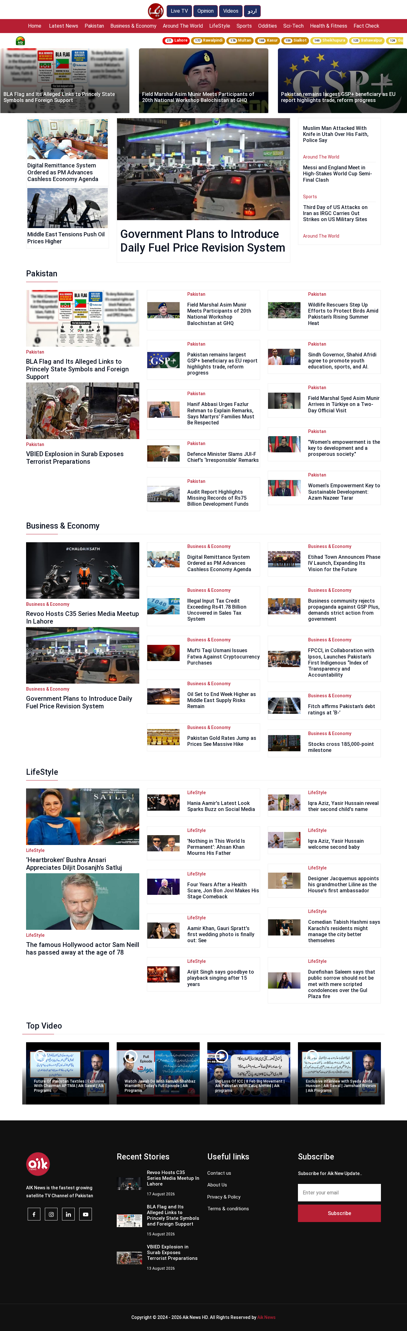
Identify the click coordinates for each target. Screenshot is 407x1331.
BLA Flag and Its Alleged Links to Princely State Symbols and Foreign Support (77, 369)
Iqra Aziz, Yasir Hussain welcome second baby (336, 844)
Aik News (266, 1317)
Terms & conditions (228, 1209)
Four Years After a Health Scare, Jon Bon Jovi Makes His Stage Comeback (223, 891)
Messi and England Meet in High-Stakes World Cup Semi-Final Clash (337, 174)
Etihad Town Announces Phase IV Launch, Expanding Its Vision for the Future (344, 563)
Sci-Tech (293, 26)
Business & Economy (133, 26)
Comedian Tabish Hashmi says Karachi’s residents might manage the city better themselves (344, 931)
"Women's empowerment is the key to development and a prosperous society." (344, 448)
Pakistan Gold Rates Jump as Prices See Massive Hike (221, 741)
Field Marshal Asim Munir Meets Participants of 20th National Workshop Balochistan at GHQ (59, 97)
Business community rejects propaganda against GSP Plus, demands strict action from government (344, 610)
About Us (217, 1185)
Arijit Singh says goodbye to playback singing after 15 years (220, 978)
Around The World (183, 26)
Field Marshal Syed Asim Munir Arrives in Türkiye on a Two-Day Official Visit (344, 404)
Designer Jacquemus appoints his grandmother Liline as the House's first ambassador (343, 884)
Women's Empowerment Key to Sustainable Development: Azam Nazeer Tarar (344, 492)
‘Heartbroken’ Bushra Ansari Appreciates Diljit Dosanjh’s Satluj (74, 863)
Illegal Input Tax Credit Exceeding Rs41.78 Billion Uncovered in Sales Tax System (216, 610)
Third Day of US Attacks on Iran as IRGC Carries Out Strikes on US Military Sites (335, 213)
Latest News (63, 26)
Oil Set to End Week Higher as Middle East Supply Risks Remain (221, 700)
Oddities (267, 26)
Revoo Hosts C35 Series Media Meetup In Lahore (173, 1178)
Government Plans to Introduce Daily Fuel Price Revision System (202, 240)
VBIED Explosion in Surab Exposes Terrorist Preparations (75, 457)
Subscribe (339, 1213)
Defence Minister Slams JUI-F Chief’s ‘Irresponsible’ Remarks (223, 457)
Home (34, 26)
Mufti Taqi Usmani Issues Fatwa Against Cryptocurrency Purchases (223, 656)
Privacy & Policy (223, 1197)
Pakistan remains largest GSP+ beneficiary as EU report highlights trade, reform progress (199, 97)
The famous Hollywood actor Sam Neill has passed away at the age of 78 (82, 948)
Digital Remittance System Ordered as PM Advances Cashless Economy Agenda (62, 172)
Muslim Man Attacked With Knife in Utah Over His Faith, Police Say (336, 134)
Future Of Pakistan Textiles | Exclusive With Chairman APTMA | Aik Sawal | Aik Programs (69, 1086)
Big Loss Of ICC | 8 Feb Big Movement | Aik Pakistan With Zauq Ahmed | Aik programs (250, 1086)
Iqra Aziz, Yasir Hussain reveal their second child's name (343, 806)
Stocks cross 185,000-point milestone (341, 747)
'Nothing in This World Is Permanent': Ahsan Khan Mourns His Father (216, 847)
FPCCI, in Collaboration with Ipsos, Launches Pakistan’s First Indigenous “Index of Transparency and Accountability (341, 662)
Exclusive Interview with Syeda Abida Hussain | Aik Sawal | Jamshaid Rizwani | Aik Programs (341, 1086)
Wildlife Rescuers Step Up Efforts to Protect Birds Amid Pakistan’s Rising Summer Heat (343, 314)
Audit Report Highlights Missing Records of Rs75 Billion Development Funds (218, 498)
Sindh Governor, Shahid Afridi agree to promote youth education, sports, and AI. (342, 361)
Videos (230, 11)
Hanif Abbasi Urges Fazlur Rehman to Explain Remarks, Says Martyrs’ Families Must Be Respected (220, 413)
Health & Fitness (328, 26)
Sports (244, 26)
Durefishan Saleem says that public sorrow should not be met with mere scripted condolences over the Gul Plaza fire (341, 984)
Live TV (179, 11)
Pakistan (94, 26)
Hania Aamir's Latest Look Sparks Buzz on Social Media (221, 806)
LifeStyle (219, 26)
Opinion (205, 11)
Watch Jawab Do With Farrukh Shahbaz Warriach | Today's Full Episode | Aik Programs (160, 1086)
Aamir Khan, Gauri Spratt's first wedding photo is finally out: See (220, 934)
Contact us (219, 1173)
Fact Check (366, 26)
